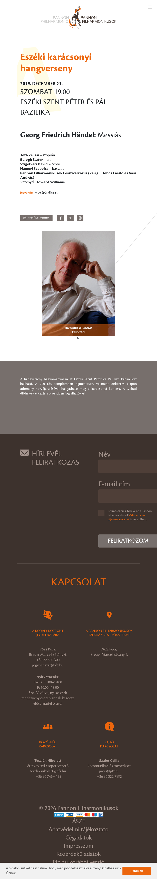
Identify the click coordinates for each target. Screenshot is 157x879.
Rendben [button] (136, 870)
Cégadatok (78, 838)
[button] (17, 873)
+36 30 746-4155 (48, 776)
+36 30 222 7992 (109, 776)
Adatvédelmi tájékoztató (78, 829)
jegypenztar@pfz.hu (47, 665)
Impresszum (78, 846)
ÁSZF (78, 821)
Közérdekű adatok (78, 854)
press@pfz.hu (109, 771)
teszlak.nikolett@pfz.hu (48, 771)
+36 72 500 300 (47, 660)
